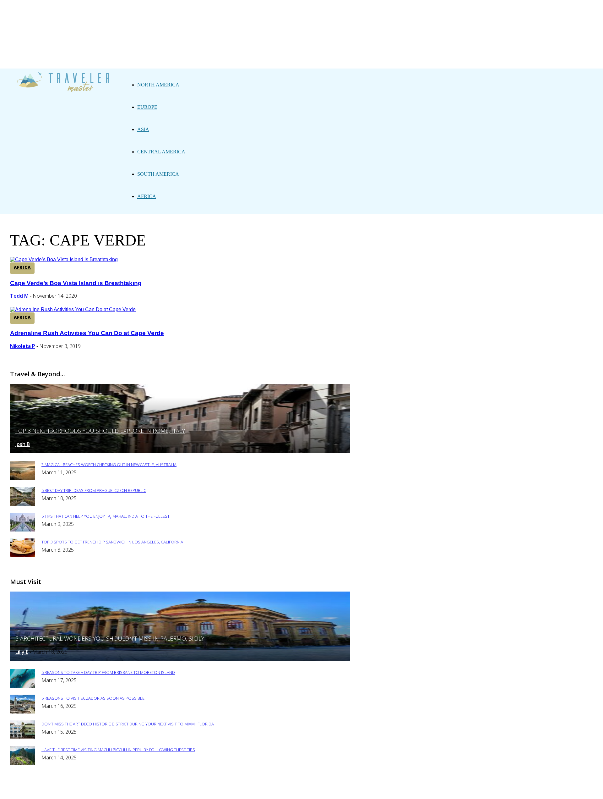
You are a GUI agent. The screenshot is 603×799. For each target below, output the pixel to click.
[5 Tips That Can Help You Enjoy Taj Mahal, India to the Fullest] (22, 529)
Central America (161, 151)
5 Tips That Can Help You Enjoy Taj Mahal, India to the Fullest (105, 516)
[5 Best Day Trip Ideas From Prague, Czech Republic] (22, 504)
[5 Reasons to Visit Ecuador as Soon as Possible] (22, 711)
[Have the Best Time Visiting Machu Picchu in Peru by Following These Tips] (22, 763)
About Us (172, 790)
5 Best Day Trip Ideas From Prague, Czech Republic (93, 490)
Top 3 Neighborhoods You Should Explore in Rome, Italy (100, 430)
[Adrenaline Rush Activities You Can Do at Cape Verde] (73, 309)
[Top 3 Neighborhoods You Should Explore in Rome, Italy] (180, 451)
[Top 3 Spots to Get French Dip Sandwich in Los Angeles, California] (22, 555)
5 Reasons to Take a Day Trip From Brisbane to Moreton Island (108, 672)
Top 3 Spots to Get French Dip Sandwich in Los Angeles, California (112, 542)
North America (158, 84)
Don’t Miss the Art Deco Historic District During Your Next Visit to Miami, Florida (127, 724)
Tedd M (19, 295)
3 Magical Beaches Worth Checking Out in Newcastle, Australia (109, 464)
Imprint (245, 790)
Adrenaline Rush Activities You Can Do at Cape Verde (87, 333)
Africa (146, 196)
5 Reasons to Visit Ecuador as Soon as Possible (92, 698)
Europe (147, 107)
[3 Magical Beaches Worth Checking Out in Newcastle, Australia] (22, 478)
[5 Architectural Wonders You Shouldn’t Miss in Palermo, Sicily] (180, 659)
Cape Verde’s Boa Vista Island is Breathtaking (76, 283)
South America (158, 174)
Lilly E (21, 651)
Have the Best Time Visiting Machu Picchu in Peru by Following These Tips (118, 749)
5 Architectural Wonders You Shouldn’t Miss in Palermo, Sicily (109, 638)
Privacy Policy (209, 790)
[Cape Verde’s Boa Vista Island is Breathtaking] (64, 259)
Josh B (22, 444)
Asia (143, 129)
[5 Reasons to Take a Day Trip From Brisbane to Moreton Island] (22, 686)
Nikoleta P (22, 346)
